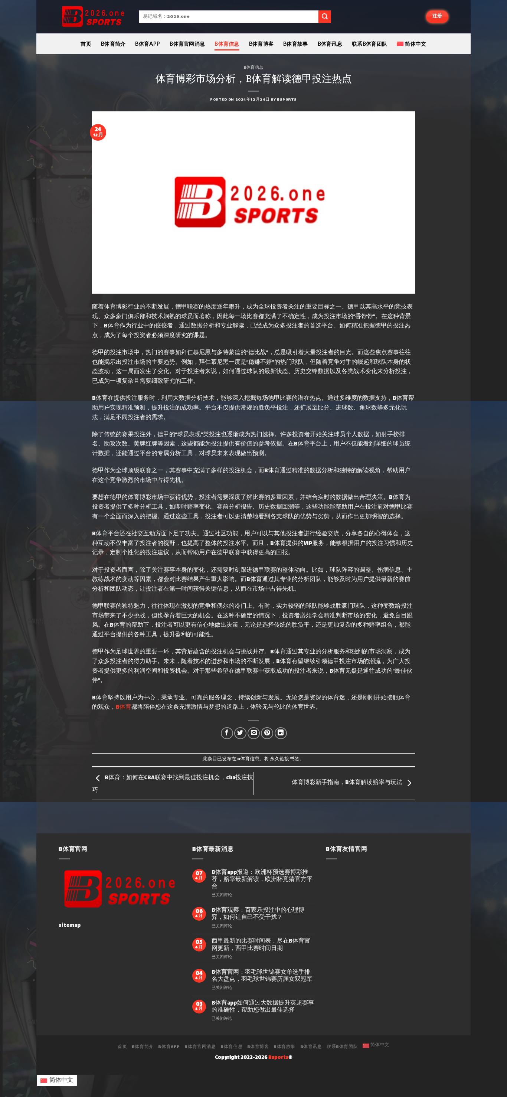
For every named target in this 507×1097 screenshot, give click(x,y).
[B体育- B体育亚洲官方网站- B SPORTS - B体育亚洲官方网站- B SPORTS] (93, 16)
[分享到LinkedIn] (281, 733)
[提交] (324, 16)
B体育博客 (261, 43)
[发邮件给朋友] (254, 733)
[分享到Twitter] (240, 733)
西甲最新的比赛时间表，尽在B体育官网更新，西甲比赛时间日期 (261, 945)
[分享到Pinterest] (267, 733)
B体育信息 (227, 43)
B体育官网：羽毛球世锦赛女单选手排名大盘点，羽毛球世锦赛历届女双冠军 (262, 976)
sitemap (70, 925)
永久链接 (279, 759)
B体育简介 (113, 43)
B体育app (147, 43)
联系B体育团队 (369, 43)
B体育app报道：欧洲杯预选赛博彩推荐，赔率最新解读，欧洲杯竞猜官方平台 (262, 880)
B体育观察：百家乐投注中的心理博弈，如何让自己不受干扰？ (258, 914)
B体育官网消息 (187, 43)
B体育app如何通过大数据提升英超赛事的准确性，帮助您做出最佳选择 (263, 1007)
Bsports (287, 100)
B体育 (123, 707)
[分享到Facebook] (227, 733)
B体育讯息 (330, 43)
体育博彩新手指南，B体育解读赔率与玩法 (347, 782)
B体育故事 (295, 43)
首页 (86, 43)
